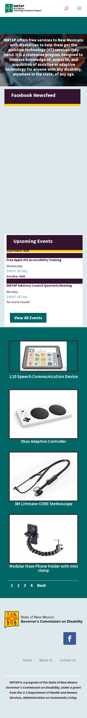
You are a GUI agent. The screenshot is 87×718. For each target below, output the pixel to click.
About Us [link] (45, 660)
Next (41, 585)
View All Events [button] (28, 317)
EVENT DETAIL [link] (17, 271)
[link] (23, 8)
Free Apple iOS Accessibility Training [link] (34, 260)
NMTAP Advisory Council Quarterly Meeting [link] (39, 285)
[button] (79, 11)
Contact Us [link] (68, 660)
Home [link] (27, 660)
